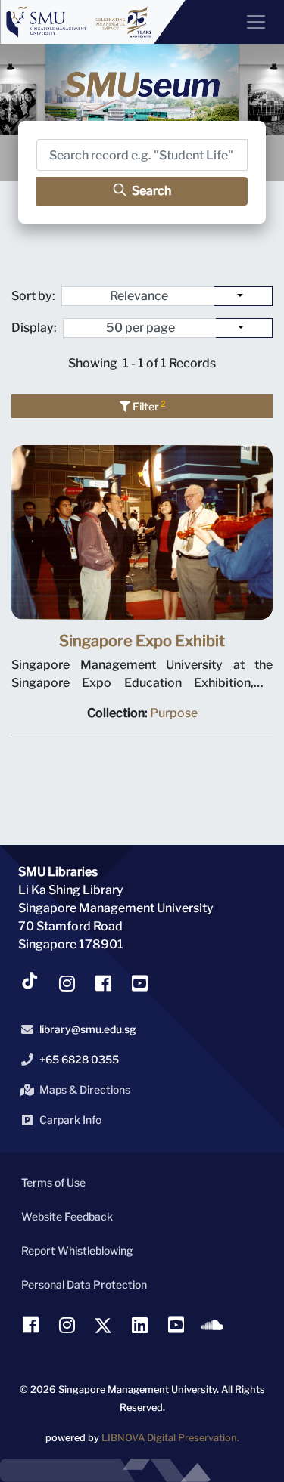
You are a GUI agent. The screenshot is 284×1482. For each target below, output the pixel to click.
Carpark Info (70, 1119)
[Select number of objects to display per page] (244, 328)
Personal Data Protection (84, 1284)
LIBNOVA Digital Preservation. (170, 1437)
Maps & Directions (84, 1089)
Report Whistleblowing (77, 1250)
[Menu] (249, 22)
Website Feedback (67, 1216)
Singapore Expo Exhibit (142, 641)
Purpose (174, 713)
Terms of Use (53, 1182)
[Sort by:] (243, 296)
